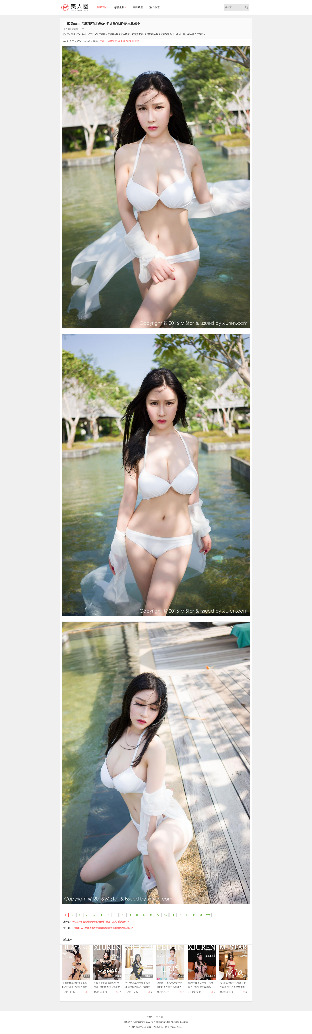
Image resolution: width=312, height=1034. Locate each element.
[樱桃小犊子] (202, 965)
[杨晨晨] (107, 965)
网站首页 (102, 7)
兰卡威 (121, 41)
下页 (208, 915)
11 (137, 915)
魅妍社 (75, 29)
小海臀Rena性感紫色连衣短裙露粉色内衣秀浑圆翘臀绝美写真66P (102, 928)
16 (172, 915)
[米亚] (233, 965)
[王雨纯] (76, 965)
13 (151, 915)
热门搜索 (154, 7)
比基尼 (135, 41)
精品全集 (119, 7)
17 (180, 915)
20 (201, 915)
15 (165, 915)
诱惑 (128, 41)
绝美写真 (112, 41)
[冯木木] (170, 965)
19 (194, 915)
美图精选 (137, 7)
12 (144, 915)
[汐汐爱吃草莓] (139, 965)
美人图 (66, 29)
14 (158, 915)
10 (130, 915)
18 (187, 915)
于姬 (102, 41)
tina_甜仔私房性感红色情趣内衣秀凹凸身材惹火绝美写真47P (100, 921)
